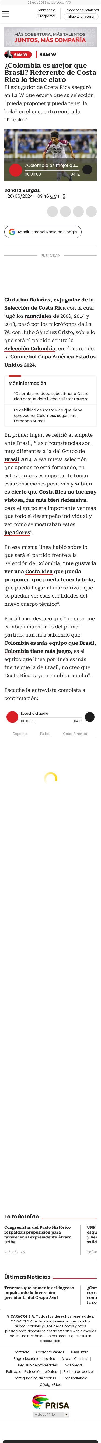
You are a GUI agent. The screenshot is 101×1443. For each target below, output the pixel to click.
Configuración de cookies (34, 1378)
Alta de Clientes (74, 1359)
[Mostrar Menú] (5, 13)
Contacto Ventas (50, 1352)
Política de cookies (79, 1372)
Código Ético (50, 1385)
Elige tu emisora (81, 16)
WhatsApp (91, 211)
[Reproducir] (15, 170)
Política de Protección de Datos (31, 1372)
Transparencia (75, 1378)
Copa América (75, 733)
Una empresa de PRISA (50, 1401)
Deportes (20, 733)
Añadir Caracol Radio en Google (47, 232)
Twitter (65, 211)
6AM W (47, 54)
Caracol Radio (27, 14)
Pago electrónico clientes (34, 1359)
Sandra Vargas (22, 190)
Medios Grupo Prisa (51, 1414)
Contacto (21, 1352)
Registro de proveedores (38, 1365)
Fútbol (45, 733)
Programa (46, 16)
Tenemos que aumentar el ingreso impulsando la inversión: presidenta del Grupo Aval (39, 1293)
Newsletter (79, 1352)
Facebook (52, 211)
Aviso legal (74, 1365)
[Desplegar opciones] (87, 169)
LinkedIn (78, 211)
